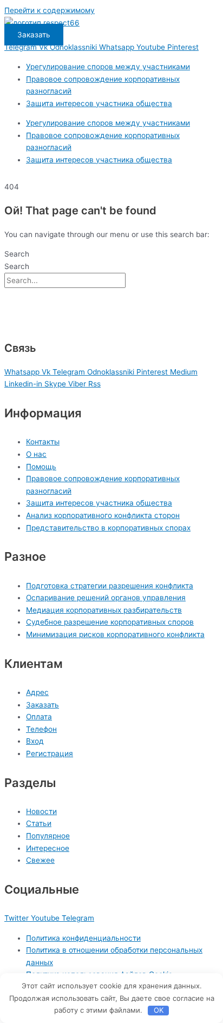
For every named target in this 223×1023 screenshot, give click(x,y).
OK (158, 1010)
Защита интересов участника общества (99, 103)
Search (16, 254)
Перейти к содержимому (49, 10)
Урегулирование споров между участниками (108, 66)
